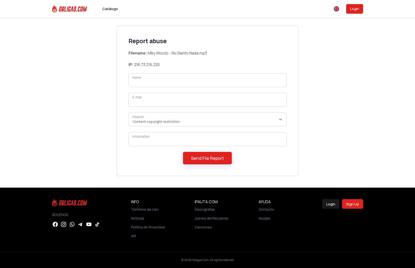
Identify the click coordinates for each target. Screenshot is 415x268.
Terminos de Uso (145, 209)
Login (354, 8)
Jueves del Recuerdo (211, 218)
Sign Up (352, 204)
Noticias (137, 218)
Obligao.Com (200, 260)
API (133, 236)
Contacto (266, 209)
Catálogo (110, 8)
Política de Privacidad (148, 227)
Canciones (203, 227)
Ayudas (264, 218)
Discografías (205, 209)
